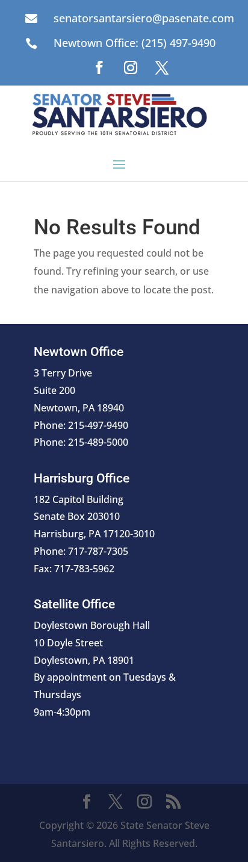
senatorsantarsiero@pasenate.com (144, 18)
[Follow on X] (162, 67)
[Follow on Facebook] (99, 67)
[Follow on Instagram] (130, 67)
